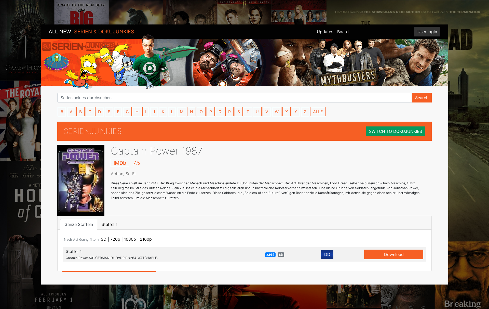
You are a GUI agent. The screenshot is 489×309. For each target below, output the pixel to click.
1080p (130, 239)
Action (117, 173)
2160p (146, 239)
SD (103, 239)
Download (394, 254)
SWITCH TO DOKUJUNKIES (395, 131)
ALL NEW (91, 32)
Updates (325, 31)
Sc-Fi (130, 173)
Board (343, 31)
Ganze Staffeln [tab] (78, 224)
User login (427, 31)
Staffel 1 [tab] (109, 224)
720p (115, 239)
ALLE (318, 111)
